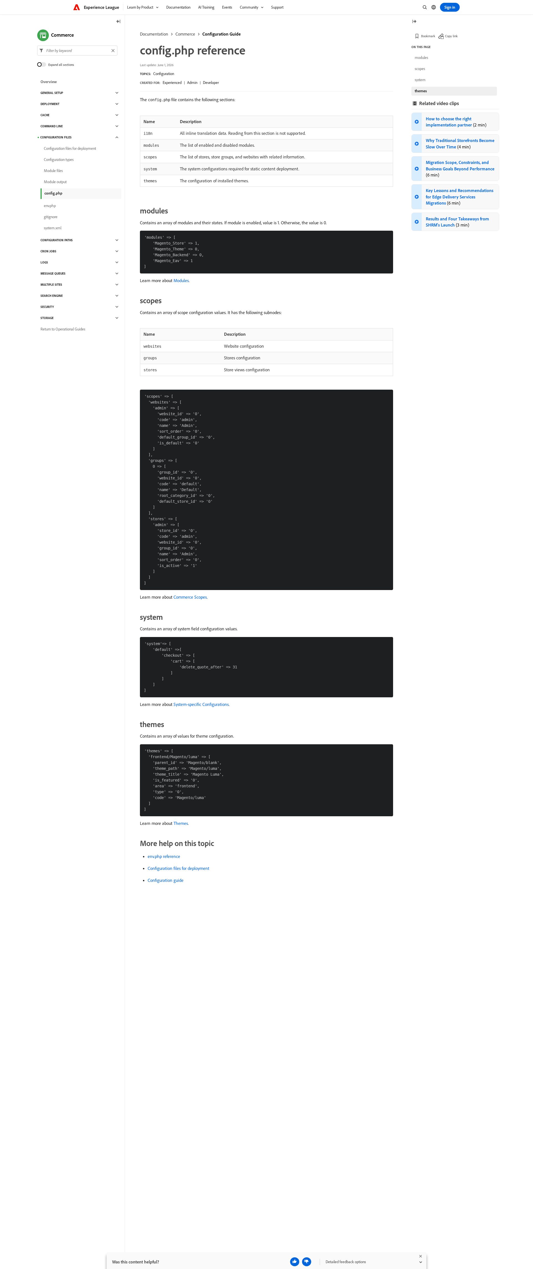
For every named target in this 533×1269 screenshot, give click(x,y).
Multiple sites (51, 285)
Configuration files (56, 137)
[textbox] (77, 51)
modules (421, 57)
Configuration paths (57, 240)
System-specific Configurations (201, 704)
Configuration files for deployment (178, 868)
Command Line (52, 126)
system (420, 79)
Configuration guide (165, 880)
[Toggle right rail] (414, 22)
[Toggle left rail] (118, 22)
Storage (47, 318)
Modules (181, 280)
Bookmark (428, 36)
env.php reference (164, 856)
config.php (53, 193)
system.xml (52, 227)
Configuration (163, 73)
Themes (181, 823)
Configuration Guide (221, 34)
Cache (45, 115)
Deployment (50, 104)
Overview (49, 81)
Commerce (185, 34)
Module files (53, 170)
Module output (55, 181)
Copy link (451, 36)
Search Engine (52, 296)
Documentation (154, 34)
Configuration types (59, 159)
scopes (420, 68)
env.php (50, 205)
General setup (52, 93)
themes (421, 90)
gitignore (50, 216)
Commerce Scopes (190, 597)
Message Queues (53, 273)
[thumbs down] (306, 1261)
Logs (44, 262)
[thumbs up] (294, 1261)
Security (47, 307)
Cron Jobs (48, 251)
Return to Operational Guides (63, 329)
